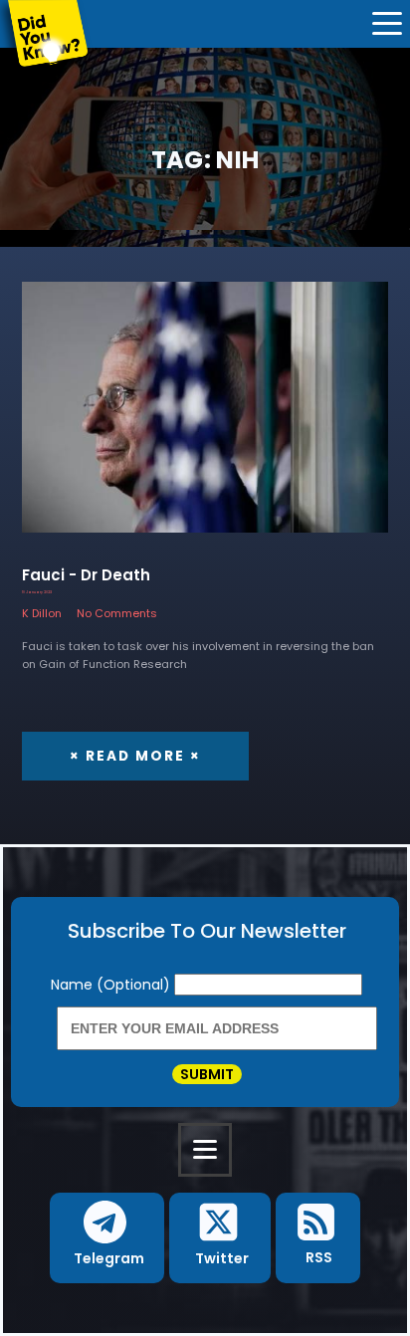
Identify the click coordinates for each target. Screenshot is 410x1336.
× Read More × (135, 756)
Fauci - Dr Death (86, 574)
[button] (106, 1238)
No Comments (117, 613)
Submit (207, 1074)
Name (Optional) (112, 985)
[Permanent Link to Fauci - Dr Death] (205, 418)
